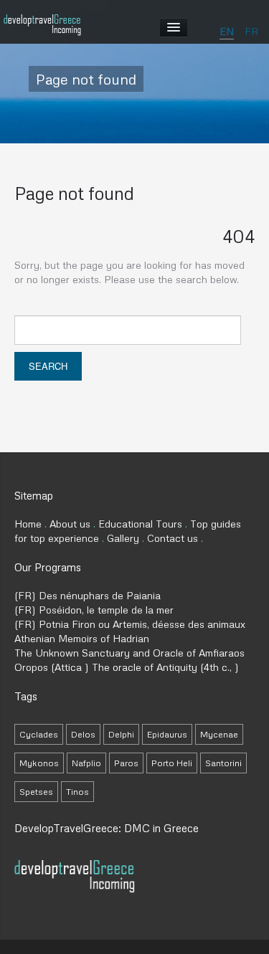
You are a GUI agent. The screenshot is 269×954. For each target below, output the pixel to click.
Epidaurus (167, 734)
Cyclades (38, 734)
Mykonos (39, 763)
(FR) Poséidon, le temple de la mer (94, 610)
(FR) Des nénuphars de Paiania (87, 595)
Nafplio (86, 763)
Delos (83, 734)
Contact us (172, 538)
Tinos (77, 791)
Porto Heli (171, 763)
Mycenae (219, 734)
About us (69, 523)
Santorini (223, 763)
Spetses (36, 791)
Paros (126, 763)
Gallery (123, 538)
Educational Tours (140, 523)
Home (28, 523)
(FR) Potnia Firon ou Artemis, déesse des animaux (129, 624)
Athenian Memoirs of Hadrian (81, 638)
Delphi (121, 734)
